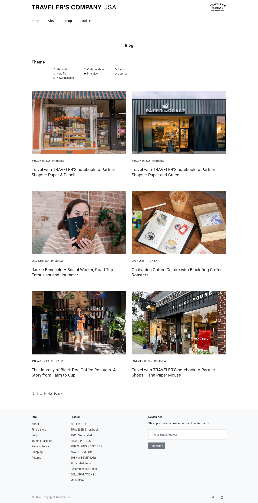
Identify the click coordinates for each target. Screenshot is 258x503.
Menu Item (77, 480)
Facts (121, 69)
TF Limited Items (81, 463)
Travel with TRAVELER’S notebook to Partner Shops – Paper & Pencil (73, 172)
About (52, 21)
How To (61, 73)
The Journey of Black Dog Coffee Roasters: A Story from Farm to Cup (74, 372)
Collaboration (95, 69)
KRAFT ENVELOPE (82, 452)
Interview (92, 73)
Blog (68, 21)
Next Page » (55, 393)
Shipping (37, 452)
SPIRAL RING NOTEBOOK (86, 446)
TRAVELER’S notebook (84, 429)
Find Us (86, 21)
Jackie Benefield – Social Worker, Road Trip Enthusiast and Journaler (72, 272)
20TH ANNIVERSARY (84, 458)
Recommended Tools (84, 469)
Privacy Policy (40, 446)
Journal (122, 73)
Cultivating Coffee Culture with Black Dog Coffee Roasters (177, 272)
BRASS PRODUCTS (82, 441)
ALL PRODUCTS (81, 424)
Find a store (39, 429)
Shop (35, 21)
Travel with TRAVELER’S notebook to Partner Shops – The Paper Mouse (173, 372)
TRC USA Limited (81, 435)
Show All (61, 69)
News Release (65, 78)
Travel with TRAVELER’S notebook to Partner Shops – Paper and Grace (173, 172)
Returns (36, 458)
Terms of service (42, 441)
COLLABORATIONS (82, 474)
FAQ (34, 435)
